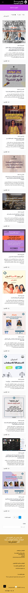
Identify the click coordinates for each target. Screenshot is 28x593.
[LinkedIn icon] (8, 590)
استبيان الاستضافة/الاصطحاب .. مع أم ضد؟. (15, 381)
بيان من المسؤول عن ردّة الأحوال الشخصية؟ (15, 91)
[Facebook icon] (13, 590)
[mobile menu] (2, 2)
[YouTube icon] (10, 590)
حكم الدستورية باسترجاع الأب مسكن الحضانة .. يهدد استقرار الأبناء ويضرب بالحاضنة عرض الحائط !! (14, 178)
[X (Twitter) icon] (11, 590)
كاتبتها (13, 14)
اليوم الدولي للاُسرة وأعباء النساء (17, 297)
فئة (23, 14)
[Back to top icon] (4, 586)
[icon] (5, 590)
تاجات (19, 14)
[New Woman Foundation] (20, 2)
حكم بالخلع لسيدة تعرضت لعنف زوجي (16, 256)
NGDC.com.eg (21, 587)
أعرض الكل (6, 16)
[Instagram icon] (7, 590)
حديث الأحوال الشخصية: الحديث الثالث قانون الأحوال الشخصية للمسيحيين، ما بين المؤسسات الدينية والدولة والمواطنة (14, 49)
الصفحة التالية (8, 517)
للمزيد (5, 61)
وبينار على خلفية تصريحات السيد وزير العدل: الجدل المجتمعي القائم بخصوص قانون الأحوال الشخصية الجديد (14, 456)
